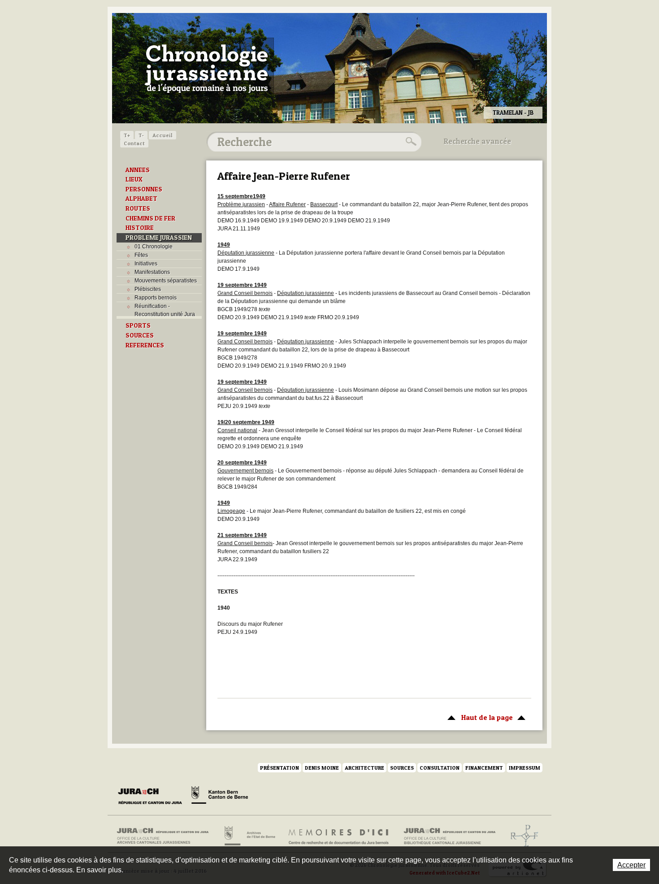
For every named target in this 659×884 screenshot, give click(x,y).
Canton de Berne (219, 796)
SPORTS (138, 325)
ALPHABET (141, 199)
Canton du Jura (152, 796)
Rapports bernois (155, 298)
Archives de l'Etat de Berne (249, 836)
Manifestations (152, 272)
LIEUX (134, 179)
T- (141, 135)
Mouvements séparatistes (165, 280)
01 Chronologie (153, 246)
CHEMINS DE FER (150, 218)
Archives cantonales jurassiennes (166, 836)
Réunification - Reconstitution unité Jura (164, 310)
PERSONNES (144, 189)
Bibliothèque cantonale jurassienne (450, 836)
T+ (127, 135)
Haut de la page (478, 717)
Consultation (440, 767)
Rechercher (410, 141)
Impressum (524, 767)
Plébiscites (147, 289)
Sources (402, 767)
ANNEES (138, 170)
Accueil (162, 135)
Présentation (279, 767)
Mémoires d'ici (339, 836)
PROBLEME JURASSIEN (159, 238)
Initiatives (145, 263)
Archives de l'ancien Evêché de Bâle (521, 836)
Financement (484, 767)
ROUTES (138, 208)
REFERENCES (145, 345)
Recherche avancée (477, 141)
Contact (134, 143)
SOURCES (140, 335)
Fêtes (141, 255)
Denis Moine (322, 767)
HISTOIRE (140, 228)
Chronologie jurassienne (206, 67)
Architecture (364, 767)
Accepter (631, 865)
